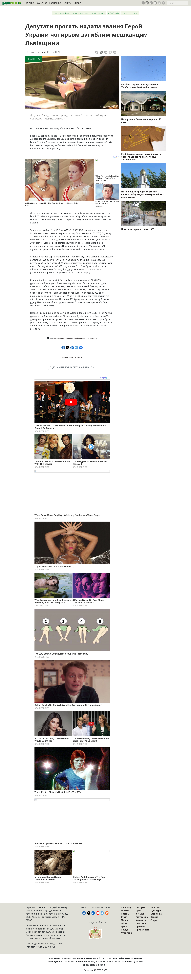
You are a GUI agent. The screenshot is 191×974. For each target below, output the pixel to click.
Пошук (124, 929)
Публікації (126, 907)
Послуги (140, 907)
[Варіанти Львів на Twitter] (147, 3)
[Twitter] (101, 52)
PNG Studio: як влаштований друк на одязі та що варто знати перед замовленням (141, 156)
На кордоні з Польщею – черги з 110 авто (141, 120)
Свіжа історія (113, 13)
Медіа (124, 920)
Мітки (124, 923)
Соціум (67, 2)
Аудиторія (126, 932)
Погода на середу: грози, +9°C (137, 229)
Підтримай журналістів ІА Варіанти (72, 367)
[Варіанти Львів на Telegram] (159, 3)
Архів (124, 926)
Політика (29, 2)
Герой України (78, 338)
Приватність (143, 929)
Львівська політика (61, 13)
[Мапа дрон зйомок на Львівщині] (95, 932)
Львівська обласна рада (62, 338)
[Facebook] (96, 52)
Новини (134, 13)
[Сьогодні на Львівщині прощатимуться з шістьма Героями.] (143, 175)
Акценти (125, 910)
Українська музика (80, 13)
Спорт (77, 2)
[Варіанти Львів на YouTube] (155, 3)
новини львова (91, 338)
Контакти (141, 920)
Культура (41, 2)
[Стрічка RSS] (163, 3)
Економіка (55, 2)
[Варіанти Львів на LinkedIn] (151, 3)
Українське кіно (98, 13)
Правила (140, 926)
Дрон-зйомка (140, 912)
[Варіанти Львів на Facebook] (143, 3)
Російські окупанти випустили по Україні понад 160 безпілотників (139, 86)
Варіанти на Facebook (72, 357)
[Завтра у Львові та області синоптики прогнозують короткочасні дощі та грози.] (143, 213)
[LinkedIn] (105, 52)
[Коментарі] (114, 52)
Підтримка (142, 916)
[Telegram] (110, 52)
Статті (125, 13)
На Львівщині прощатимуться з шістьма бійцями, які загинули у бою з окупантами (142, 194)
